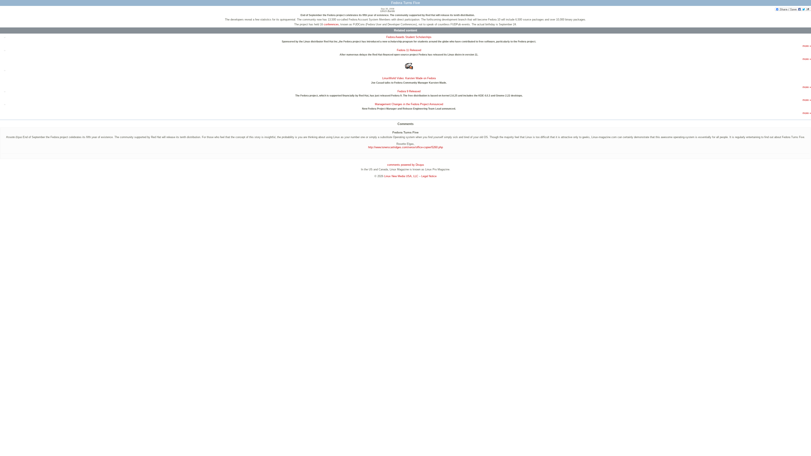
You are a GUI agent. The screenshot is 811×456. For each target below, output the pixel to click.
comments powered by (405, 164)
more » (807, 46)
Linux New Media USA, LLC (401, 176)
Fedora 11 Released (409, 50)
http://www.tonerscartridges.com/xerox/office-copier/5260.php (405, 147)
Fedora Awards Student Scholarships (408, 37)
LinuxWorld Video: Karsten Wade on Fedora (409, 78)
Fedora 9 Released (408, 91)
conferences (331, 24)
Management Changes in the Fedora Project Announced (409, 104)
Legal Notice (429, 176)
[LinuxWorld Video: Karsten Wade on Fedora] (409, 66)
